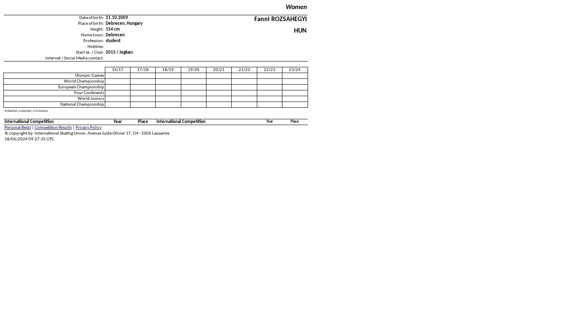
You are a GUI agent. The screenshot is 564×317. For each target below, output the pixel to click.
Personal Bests (18, 127)
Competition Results (53, 127)
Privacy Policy (89, 127)
